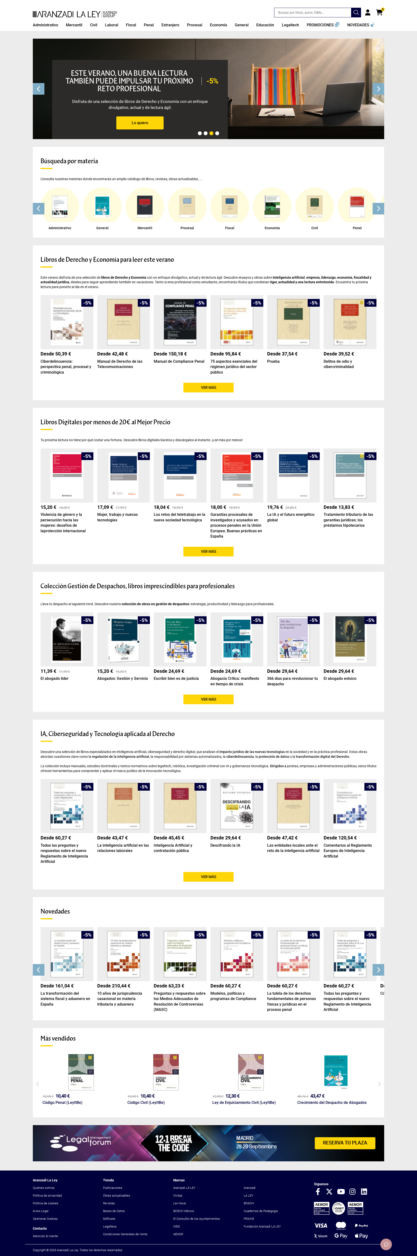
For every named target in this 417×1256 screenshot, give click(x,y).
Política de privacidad (47, 1195)
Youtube (341, 1192)
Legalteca (110, 1226)
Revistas (109, 1203)
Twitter (329, 1192)
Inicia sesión (368, 12)
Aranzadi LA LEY (184, 1188)
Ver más (208, 387)
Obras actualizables (116, 1195)
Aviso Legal (41, 1211)
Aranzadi (250, 1188)
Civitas (177, 1195)
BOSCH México (183, 1211)
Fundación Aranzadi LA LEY (262, 1226)
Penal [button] (149, 25)
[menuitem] (45, 25)
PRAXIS (249, 1219)
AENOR (178, 1234)
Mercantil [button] (74, 25)
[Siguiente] (378, 89)
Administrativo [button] (45, 25)
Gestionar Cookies (45, 1219)
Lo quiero (140, 123)
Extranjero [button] (170, 25)
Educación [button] (265, 25)
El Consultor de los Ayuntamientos (196, 1219)
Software (109, 1219)
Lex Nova (179, 1203)
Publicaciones (112, 1188)
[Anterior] (38, 89)
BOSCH (249, 1203)
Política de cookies (45, 1203)
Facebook (318, 1192)
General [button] (242, 25)
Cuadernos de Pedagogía (261, 1211)
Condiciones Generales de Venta (125, 1234)
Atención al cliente (45, 1236)
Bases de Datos (114, 1211)
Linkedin (364, 1192)
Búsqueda (356, 12)
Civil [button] (93, 25)
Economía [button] (218, 25)
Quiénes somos (44, 1188)
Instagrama (352, 1192)
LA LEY (248, 1195)
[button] (323, 25)
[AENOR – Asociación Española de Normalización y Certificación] (338, 1213)
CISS (176, 1226)
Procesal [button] (194, 25)
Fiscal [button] (131, 25)
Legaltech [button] (290, 25)
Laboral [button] (111, 25)
